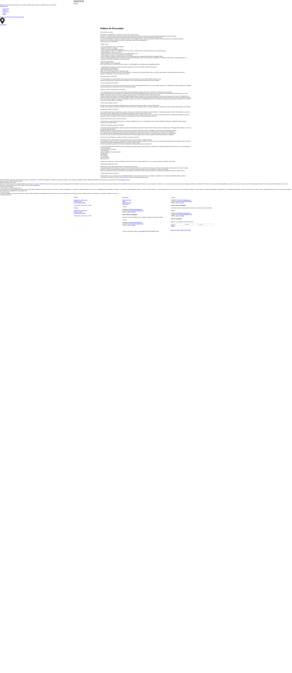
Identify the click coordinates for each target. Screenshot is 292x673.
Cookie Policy (36, 185)
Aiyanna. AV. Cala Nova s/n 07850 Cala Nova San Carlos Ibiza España (80, 201)
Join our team (21, 17)
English (2, 6)
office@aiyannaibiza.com (136, 209)
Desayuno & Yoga (126, 200)
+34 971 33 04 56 (131, 212)
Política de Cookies (175, 230)
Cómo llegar (6, 11)
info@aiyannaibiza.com (137, 210)
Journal (1, 17)
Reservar (76, 3)
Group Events (7, 17)
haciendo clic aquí (125, 179)
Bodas (4, 14)
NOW (157, 231)
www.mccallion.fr (142, 231)
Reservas (5, 10)
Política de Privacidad (185, 230)
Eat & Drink (6, 9)
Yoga (4, 13)
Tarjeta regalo (14, 17)
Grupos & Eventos (126, 202)
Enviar (172, 226)
